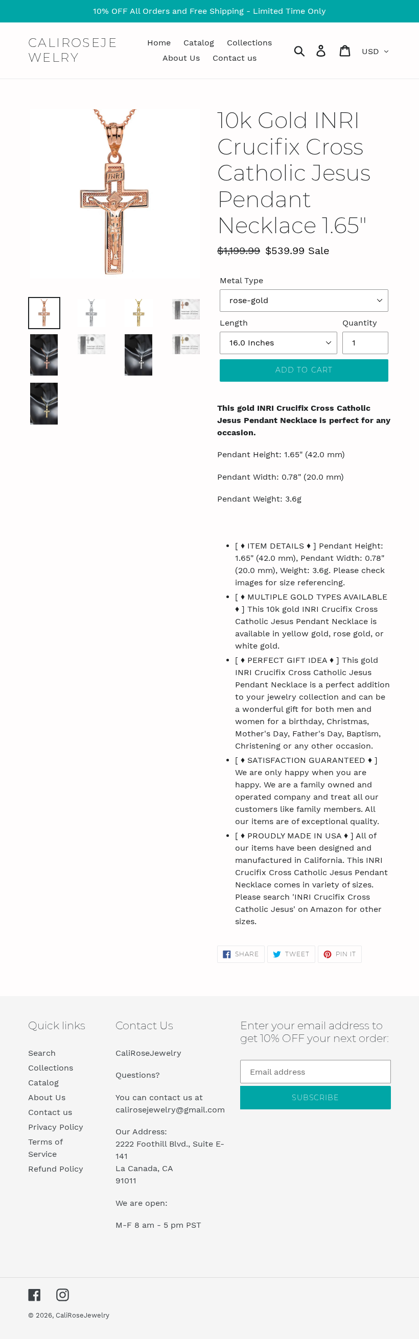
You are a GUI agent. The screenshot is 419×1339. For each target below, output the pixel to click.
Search (42, 1053)
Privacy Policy (55, 1127)
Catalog (43, 1082)
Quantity (359, 323)
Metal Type (241, 280)
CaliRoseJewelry (73, 50)
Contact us (50, 1112)
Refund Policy (55, 1169)
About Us (46, 1097)
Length (234, 323)
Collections (50, 1068)
